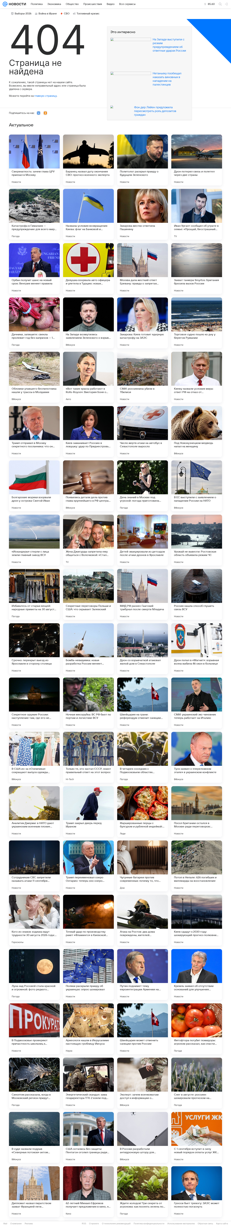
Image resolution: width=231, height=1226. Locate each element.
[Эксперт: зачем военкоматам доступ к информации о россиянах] (142, 1083)
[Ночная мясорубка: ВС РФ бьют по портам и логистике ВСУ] (88, 703)
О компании (16, 1223)
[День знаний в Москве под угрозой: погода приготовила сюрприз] (142, 485)
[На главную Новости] (16, 4)
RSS (84, 1223)
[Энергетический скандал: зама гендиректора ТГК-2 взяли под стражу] (88, 1083)
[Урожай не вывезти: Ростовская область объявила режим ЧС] (196, 540)
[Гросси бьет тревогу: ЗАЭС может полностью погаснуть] (196, 1191)
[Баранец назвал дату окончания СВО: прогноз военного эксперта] (88, 160)
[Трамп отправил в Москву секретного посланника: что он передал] (34, 431)
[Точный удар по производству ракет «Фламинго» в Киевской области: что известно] (88, 920)
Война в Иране (48, 13)
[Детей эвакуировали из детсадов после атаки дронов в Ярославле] (142, 540)
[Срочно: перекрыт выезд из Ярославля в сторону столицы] (34, 648)
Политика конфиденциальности (149, 1223)
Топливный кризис (88, 13)
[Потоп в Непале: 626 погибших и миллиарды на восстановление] (196, 865)
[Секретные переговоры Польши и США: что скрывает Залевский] (88, 594)
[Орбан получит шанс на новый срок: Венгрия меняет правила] (34, 268)
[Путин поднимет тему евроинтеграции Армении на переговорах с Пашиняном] (142, 974)
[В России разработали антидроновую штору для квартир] (142, 1137)
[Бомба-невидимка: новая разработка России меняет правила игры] (88, 648)
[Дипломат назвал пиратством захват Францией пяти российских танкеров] (34, 1191)
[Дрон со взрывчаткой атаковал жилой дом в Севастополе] (142, 648)
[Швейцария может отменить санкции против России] (142, 1028)
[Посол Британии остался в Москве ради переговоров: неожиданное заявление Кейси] (196, 811)
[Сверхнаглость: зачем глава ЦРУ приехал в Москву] (34, 160)
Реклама (29, 1223)
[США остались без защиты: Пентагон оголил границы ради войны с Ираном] (88, 1137)
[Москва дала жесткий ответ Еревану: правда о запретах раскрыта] (142, 268)
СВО (67, 13)
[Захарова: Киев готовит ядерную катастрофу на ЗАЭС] (142, 322)
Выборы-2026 (23, 13)
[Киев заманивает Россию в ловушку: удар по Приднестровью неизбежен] (88, 431)
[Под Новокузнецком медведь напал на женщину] (196, 431)
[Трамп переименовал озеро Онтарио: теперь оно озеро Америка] (88, 865)
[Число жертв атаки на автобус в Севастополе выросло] (142, 431)
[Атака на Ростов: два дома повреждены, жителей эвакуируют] (142, 920)
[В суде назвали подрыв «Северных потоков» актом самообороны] (34, 1137)
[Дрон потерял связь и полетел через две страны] (196, 160)
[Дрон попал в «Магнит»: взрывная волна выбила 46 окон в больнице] (196, 648)
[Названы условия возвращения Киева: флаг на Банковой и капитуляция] (88, 214)
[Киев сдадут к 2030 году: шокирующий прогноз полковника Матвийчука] (196, 920)
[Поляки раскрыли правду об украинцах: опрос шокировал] (88, 974)
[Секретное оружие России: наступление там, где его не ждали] (34, 703)
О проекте (94, 1223)
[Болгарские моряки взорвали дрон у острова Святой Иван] (34, 485)
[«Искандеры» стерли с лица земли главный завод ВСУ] (34, 540)
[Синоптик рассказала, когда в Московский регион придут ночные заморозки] (34, 1083)
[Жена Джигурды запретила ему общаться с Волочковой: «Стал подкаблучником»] (88, 540)
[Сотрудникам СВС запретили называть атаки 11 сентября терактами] (34, 865)
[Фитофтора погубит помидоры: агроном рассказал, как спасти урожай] (196, 1028)
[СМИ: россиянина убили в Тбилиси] (142, 377)
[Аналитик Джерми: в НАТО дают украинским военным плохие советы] (34, 811)
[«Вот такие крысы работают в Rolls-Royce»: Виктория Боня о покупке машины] (88, 377)
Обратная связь (205, 1223)
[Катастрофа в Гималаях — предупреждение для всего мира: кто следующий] (34, 214)
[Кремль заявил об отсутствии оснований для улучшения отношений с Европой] (196, 974)
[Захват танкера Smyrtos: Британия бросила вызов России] (196, 268)
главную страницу (45, 95)
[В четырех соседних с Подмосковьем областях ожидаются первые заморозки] (142, 757)
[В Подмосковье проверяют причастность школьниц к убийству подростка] (34, 1028)
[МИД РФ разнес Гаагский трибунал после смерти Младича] (142, 594)
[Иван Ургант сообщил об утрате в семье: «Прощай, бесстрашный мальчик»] (196, 214)
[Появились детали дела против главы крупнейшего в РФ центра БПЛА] (88, 485)
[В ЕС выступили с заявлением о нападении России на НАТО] (196, 485)
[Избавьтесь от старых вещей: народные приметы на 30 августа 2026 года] (34, 594)
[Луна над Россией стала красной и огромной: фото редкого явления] (34, 974)
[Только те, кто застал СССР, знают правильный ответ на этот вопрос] (88, 757)
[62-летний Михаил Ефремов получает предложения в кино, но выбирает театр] (88, 1191)
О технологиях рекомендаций (116, 1223)
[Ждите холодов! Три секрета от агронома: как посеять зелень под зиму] (142, 1191)
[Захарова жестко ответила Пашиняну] (142, 214)
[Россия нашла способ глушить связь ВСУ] (196, 594)
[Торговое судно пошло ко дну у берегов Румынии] (196, 322)
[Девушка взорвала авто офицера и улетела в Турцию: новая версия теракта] (88, 268)
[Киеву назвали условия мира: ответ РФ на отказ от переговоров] (196, 377)
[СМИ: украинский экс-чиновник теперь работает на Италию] (196, 703)
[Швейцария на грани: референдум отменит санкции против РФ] (142, 703)
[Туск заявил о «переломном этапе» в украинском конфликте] (196, 757)
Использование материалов (181, 1223)
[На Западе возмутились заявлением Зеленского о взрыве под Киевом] (88, 322)
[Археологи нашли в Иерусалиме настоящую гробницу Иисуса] (88, 1028)
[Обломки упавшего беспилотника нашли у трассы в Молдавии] (34, 377)
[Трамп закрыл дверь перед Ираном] (88, 811)
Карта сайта (222, 1223)
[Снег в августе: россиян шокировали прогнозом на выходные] (196, 1083)
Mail (5, 1223)
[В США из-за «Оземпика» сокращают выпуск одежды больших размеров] (34, 757)
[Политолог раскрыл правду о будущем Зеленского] (142, 160)
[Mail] (5, 4)
